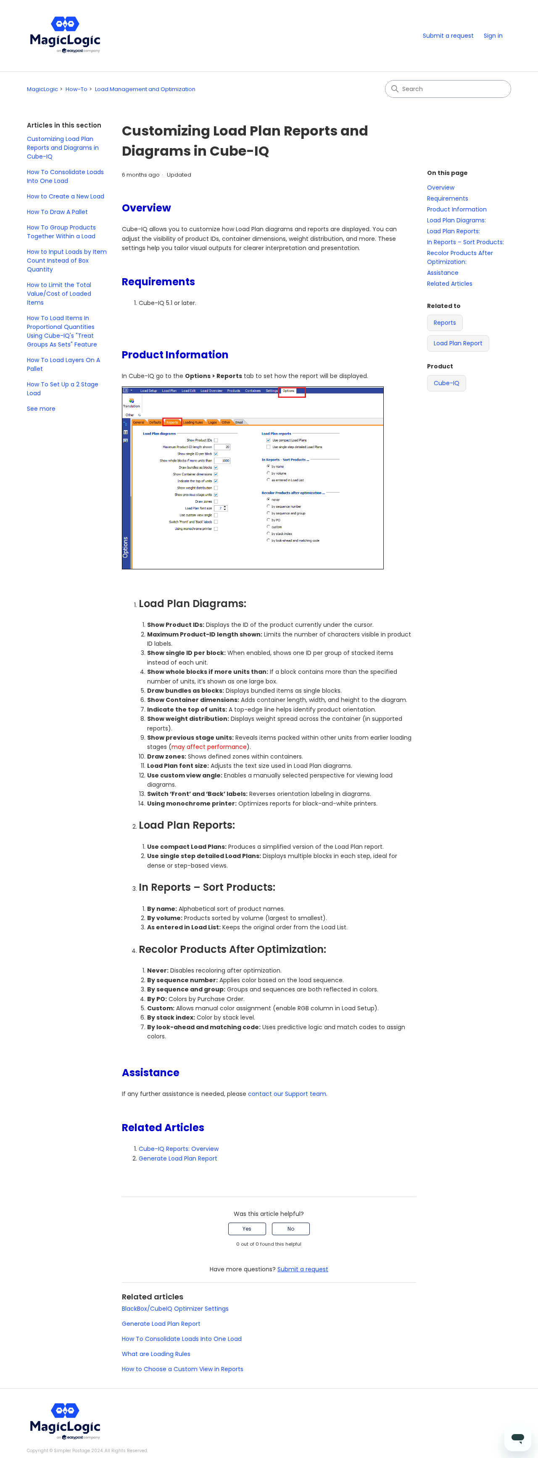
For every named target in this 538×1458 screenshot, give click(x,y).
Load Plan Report (458, 343)
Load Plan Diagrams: (456, 220)
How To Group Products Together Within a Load (61, 231)
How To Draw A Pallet (57, 212)
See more (41, 408)
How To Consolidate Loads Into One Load (65, 176)
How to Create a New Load (65, 196)
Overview (440, 187)
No (290, 1228)
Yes (247, 1228)
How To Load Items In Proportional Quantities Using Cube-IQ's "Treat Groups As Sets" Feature (62, 331)
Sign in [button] (493, 35)
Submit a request (448, 35)
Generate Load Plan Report (178, 1158)
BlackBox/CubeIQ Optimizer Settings (175, 1308)
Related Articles (449, 283)
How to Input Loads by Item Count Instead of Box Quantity (67, 261)
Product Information (457, 209)
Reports (445, 322)
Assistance (443, 273)
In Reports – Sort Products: (465, 242)
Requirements (447, 198)
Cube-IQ (446, 383)
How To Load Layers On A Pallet (63, 364)
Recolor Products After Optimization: (460, 257)
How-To (76, 89)
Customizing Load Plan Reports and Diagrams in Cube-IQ (63, 148)
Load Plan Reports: (453, 231)
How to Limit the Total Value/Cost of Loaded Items (59, 294)
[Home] (65, 36)
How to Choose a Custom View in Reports (182, 1369)
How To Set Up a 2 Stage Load (62, 388)
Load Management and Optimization (145, 89)
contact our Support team (287, 1094)
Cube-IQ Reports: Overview (179, 1149)
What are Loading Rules (156, 1354)
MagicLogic (42, 89)
